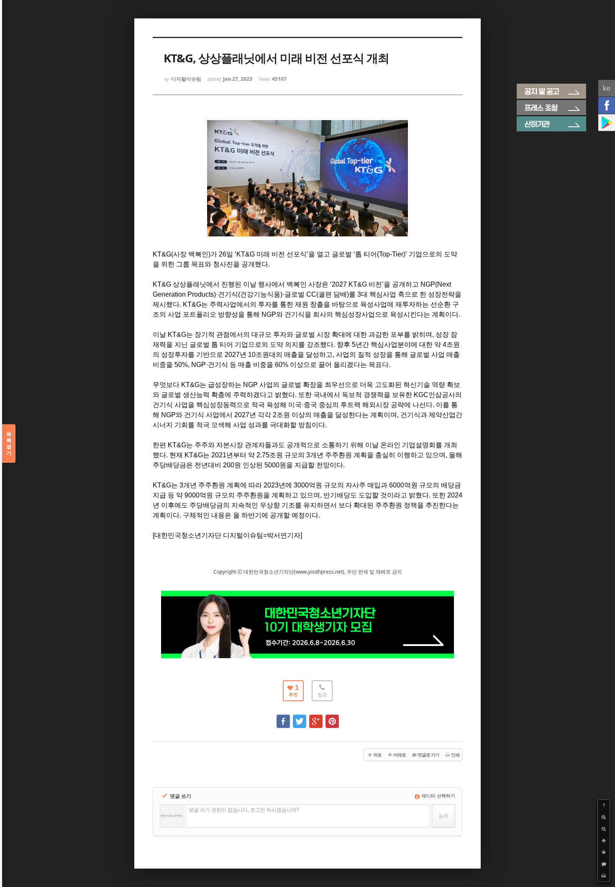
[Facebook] (606, 105)
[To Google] (315, 717)
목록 (8, 443)
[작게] (604, 829)
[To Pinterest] (332, 717)
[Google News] (606, 122)
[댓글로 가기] (604, 864)
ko (606, 88)
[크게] (604, 817)
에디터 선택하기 (437, 795)
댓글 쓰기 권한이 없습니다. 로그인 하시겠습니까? (244, 809)
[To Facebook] (283, 717)
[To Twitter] (299, 717)
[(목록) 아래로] (604, 852)
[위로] (604, 840)
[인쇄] (604, 876)
